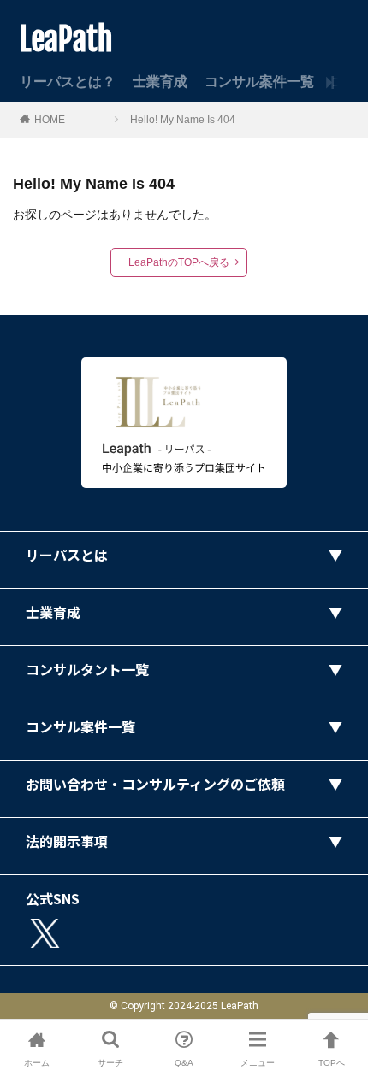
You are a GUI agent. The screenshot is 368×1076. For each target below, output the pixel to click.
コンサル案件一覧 (259, 81)
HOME (49, 120)
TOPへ (331, 1062)
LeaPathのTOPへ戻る (178, 262)
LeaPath (66, 40)
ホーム (37, 1062)
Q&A (184, 1062)
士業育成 (160, 81)
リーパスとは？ (68, 81)
